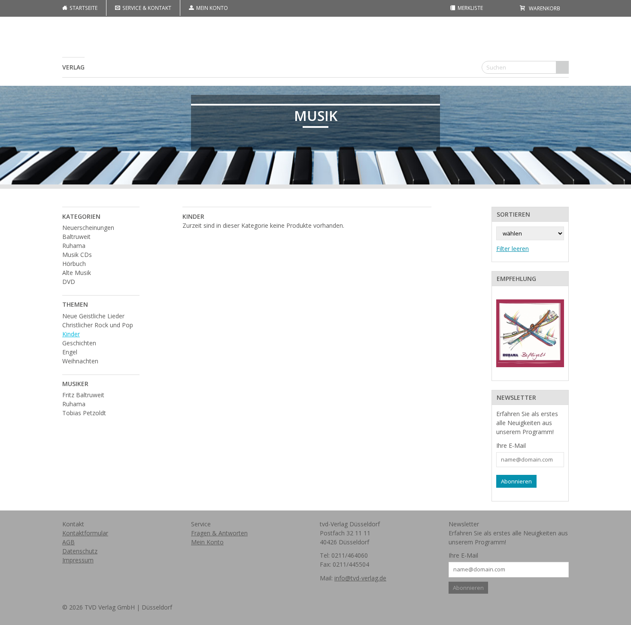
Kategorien (81, 216)
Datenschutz (79, 551)
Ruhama (73, 246)
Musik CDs (77, 255)
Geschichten (79, 343)
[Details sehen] (530, 333)
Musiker (75, 384)
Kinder (71, 334)
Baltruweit (76, 236)
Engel (69, 352)
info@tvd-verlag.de (360, 578)
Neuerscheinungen (88, 227)
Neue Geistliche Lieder (93, 316)
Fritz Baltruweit (83, 395)
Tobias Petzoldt (84, 413)
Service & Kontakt (146, 7)
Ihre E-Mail (511, 445)
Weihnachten (80, 361)
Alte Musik (76, 273)
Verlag (73, 67)
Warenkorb (544, 8)
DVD (68, 282)
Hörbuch (74, 264)
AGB (68, 542)
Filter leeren (512, 249)
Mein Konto (211, 7)
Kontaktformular (85, 533)
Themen (75, 304)
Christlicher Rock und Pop (97, 325)
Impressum (78, 560)
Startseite (82, 7)
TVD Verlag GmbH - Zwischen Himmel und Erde (315, 47)
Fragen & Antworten (219, 533)
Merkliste (469, 7)
